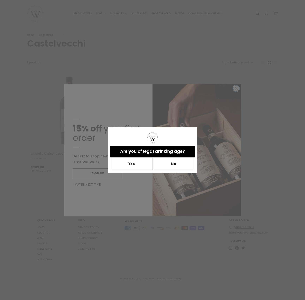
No (173, 163)
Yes (131, 163)
